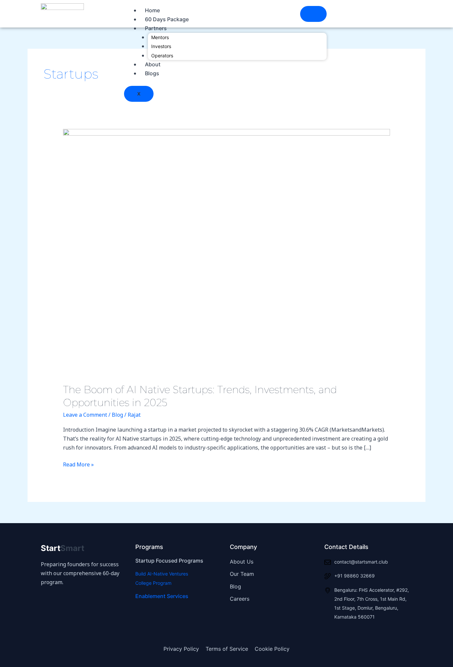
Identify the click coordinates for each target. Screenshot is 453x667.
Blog (117, 414)
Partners (156, 28)
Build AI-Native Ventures (161, 573)
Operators (162, 55)
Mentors (160, 37)
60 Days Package (167, 19)
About (153, 64)
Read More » (78, 464)
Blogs (152, 73)
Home (152, 10)
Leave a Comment (85, 414)
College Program (153, 583)
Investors (161, 46)
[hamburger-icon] (313, 14)
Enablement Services (161, 596)
